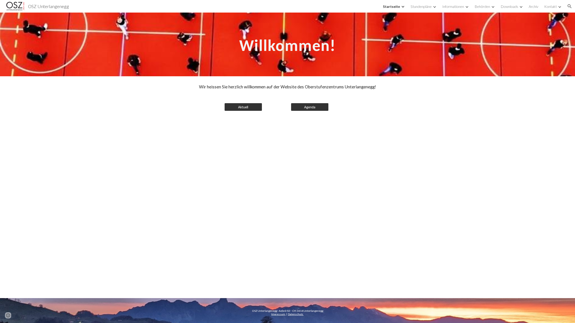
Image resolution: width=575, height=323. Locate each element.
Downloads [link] (509, 6)
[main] (287, 44)
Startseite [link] (391, 6)
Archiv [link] (533, 6)
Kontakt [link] (550, 6)
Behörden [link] (482, 6)
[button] (569, 6)
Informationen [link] (453, 6)
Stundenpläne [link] (421, 6)
